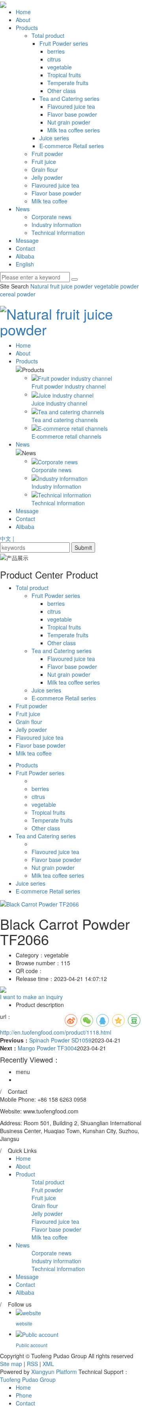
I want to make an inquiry (31, 997)
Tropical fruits (64, 75)
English (25, 264)
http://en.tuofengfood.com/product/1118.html (55, 1032)
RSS (32, 1364)
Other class (61, 91)
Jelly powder (47, 177)
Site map (11, 1364)
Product (25, 1174)
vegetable (59, 67)
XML (48, 1364)
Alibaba (25, 256)
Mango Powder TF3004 (47, 1048)
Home (23, 12)
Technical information (58, 232)
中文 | (7, 538)
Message (27, 240)
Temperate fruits (67, 83)
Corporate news (51, 217)
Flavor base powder (72, 114)
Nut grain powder (68, 122)
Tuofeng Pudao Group (28, 1379)
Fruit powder (47, 154)
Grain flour (45, 169)
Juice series (54, 138)
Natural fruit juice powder (61, 286)
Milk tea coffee (49, 201)
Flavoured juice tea (71, 106)
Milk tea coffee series (73, 130)
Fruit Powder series (63, 43)
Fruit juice (44, 162)
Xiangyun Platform (54, 1372)
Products (27, 28)
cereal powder (18, 294)
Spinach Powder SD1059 (60, 1040)
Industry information (56, 225)
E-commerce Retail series (71, 146)
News (23, 209)
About (23, 20)
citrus (54, 59)
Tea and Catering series (69, 98)
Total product (48, 35)
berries (56, 51)
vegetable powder (116, 286)
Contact (25, 248)
